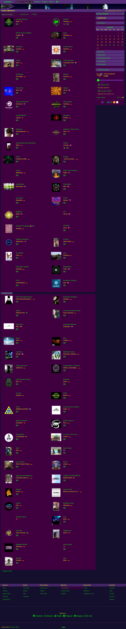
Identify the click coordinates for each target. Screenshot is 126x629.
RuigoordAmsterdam (69, 324)
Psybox (65, 143)
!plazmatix (19, 531)
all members (65, 588)
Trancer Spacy (67, 102)
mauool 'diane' (20, 462)
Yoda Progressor (68, 60)
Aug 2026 (110, 27)
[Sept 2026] (122, 27)
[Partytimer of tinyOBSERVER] (17, 120)
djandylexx (66, 115)
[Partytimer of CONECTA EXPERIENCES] (64, 480)
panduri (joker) (67, 544)
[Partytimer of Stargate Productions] (17, 244)
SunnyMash (19, 253)
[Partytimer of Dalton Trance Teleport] (64, 175)
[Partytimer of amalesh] (67, 24)
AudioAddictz (20, 184)
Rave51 (18, 503)
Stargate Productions (22, 239)
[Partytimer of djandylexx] (64, 120)
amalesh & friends (14, 627)
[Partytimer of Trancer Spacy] (64, 107)
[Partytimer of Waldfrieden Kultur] (64, 357)
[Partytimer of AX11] (64, 522)
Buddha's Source (68, 503)
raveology (66, 225)
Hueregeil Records (21, 19)
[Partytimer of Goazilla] (17, 494)
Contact (111, 594)
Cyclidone (19, 352)
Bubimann (19, 129)
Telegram (69, 616)
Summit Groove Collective (71, 407)
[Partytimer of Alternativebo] (17, 439)
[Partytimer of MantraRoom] (64, 272)
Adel (64, 558)
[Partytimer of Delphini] (17, 563)
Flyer (24, 594)
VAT (64, 212)
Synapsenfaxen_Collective (71, 366)
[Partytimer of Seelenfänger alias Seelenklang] (17, 148)
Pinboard (86, 591)
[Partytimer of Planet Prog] (17, 93)
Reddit (59, 616)
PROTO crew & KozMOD (23, 33)
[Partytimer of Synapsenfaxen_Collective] (64, 370)
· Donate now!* (104, 85)
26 (106, 45)
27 (110, 45)
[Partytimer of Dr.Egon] (64, 162)
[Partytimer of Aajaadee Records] (17, 549)
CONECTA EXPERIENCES (71, 476)
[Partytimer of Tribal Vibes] (17, 329)
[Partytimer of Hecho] (17, 162)
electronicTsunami (21, 366)
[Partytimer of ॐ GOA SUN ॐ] (64, 52)
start (4, 588)
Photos (25, 591)
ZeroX (18, 407)
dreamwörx (19, 47)
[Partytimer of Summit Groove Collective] (64, 412)
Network (50, 616)
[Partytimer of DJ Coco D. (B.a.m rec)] (64, 439)
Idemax (18, 311)
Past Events (43, 588)
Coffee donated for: (109, 74)
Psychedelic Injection (22, 267)
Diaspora (79, 616)
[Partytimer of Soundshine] (17, 203)
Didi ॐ (65, 462)
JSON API (111, 596)
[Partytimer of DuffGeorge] (17, 79)
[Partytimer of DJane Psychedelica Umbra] (64, 315)
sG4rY (65, 393)
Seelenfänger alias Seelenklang (25, 143)
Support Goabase (101, 97)
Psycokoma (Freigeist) (70, 297)
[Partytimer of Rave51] (17, 508)
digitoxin (65, 88)
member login (65, 591)
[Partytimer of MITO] (17, 453)
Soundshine (19, 198)
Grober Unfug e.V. (68, 421)
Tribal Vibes (19, 324)
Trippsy (18, 170)
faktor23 (65, 74)
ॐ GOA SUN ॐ (67, 47)
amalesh (65, 19)
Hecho (18, 157)
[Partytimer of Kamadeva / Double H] (64, 285)
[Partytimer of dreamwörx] (17, 52)
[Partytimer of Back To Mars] (64, 453)
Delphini (18, 558)
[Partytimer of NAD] (64, 343)
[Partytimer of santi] (64, 258)
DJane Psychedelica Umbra (71, 311)
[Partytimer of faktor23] (64, 79)
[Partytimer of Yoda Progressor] (64, 65)
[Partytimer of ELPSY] (64, 203)
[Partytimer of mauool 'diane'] (17, 467)
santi (64, 253)
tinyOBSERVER (21, 115)
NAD (64, 338)
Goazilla (18, 489)
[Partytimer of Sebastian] (64, 384)
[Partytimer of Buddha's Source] (64, 508)
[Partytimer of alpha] (64, 38)
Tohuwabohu (67, 184)
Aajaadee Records (21, 544)
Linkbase (112, 588)
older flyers (43, 594)
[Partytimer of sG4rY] (64, 398)
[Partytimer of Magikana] (17, 217)
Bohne (18, 338)
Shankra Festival (21, 517)
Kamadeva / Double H (70, 280)
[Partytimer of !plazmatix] (17, 535)
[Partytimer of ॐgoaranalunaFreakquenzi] (17, 480)
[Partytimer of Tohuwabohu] (64, 189)
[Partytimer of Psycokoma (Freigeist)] (64, 302)
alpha (65, 33)
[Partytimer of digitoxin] (64, 93)
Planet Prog (19, 88)
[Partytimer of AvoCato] (64, 244)
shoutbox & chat (88, 594)
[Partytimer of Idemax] (17, 315)
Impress (111, 599)
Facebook (39, 616)
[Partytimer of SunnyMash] (17, 258)
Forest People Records (23, 379)
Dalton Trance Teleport (70, 170)
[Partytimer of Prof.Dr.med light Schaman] (17, 302)
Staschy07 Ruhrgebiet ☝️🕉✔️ (25, 226)
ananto (18, 60)
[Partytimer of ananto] (17, 65)
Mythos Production (21, 421)
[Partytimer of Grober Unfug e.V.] (64, 425)
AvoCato (66, 239)
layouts (5, 591)
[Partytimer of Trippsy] (17, 175)
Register (63, 594)
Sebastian (66, 379)
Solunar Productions (22, 102)
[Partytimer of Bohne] (17, 343)
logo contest (6, 594)
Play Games (6, 599)
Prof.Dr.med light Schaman (24, 297)
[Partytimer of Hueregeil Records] (17, 24)
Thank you (119, 97)
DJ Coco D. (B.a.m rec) (70, 434)
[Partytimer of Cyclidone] (17, 357)
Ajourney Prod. (67, 489)
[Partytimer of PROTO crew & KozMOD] (17, 38)
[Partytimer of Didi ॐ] (64, 467)
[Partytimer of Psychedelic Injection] (17, 272)
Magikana (19, 212)
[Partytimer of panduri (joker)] (64, 549)
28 (114, 45)
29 (118, 45)
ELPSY (65, 198)
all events (26, 588)
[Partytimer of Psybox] (67, 148)
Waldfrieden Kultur (68, 352)
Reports (42, 591)
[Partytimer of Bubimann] (17, 134)
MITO (17, 448)
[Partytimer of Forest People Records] (17, 384)
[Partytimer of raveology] (64, 230)
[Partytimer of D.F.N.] (17, 285)
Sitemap (5, 596)
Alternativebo (20, 434)
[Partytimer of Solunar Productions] (17, 107)
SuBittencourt (67, 531)
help (110, 591)
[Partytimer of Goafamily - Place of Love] (64, 134)
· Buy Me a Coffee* (106, 91)
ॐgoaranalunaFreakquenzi (24, 476)
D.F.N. (18, 280)
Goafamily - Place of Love (71, 129)
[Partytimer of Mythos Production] (17, 425)
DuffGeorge (19, 74)
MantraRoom (67, 267)
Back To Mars (67, 448)
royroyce (18, 393)
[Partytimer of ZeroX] (17, 412)
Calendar (26, 596)
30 (122, 45)
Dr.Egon (65, 157)
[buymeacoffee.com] (109, 94)
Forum (85, 588)
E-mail (89, 616)
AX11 (65, 517)
